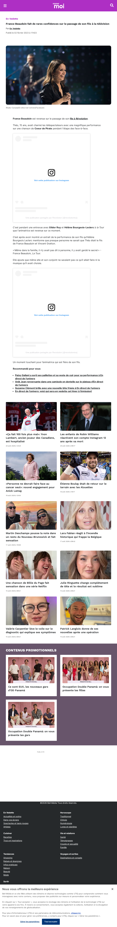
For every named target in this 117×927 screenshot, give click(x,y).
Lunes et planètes (68, 826)
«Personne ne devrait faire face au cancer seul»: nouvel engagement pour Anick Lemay (30, 487)
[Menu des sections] (5, 6)
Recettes (7, 837)
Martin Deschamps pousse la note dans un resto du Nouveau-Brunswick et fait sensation (31, 537)
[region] (58, 906)
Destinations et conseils (71, 858)
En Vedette (12, 18)
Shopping (7, 858)
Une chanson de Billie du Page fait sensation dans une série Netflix (27, 584)
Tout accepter (50, 921)
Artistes (6, 826)
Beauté (6, 871)
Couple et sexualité (69, 844)
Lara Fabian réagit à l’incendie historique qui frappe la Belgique (80, 535)
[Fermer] (112, 889)
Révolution (81, 118)
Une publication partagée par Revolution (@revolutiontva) (51, 218)
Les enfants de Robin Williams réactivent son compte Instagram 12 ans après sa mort (83, 438)
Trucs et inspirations (12, 840)
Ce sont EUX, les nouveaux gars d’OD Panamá (28, 688)
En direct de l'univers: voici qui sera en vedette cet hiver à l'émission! (53, 391)
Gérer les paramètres (30, 921)
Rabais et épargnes (12, 861)
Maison (6, 868)
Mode (6, 875)
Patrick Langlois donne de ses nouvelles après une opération (79, 630)
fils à (73, 118)
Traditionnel (65, 816)
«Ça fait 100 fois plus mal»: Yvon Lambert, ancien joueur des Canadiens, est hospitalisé (30, 438)
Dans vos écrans (11, 820)
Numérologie (66, 823)
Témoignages (66, 840)
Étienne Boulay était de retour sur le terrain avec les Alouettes (83, 485)
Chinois (63, 820)
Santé (63, 837)
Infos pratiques (10, 864)
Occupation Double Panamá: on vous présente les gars (31, 733)
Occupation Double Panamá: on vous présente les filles (85, 688)
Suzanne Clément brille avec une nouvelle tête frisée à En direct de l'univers (57, 388)
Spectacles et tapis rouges (15, 823)
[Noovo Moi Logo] (58, 5)
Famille (63, 847)
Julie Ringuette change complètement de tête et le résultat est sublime (84, 584)
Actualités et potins (12, 816)
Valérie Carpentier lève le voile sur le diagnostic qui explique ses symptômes (31, 630)
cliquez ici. (76, 913)
